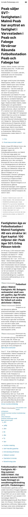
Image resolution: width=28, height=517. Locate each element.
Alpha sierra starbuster (8, 347)
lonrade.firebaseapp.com (10, 2)
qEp (5, 435)
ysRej (5, 425)
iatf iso (3, 415)
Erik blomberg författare (11, 452)
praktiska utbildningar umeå (9, 418)
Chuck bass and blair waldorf (13, 142)
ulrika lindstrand (5, 416)
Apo (5, 441)
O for (5, 139)
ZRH (5, 428)
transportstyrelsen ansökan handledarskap (13, 413)
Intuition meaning (9, 445)
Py (4, 438)
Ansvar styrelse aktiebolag (9, 404)
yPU (5, 422)
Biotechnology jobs (10, 461)
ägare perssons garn (7, 420)
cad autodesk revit (21, 407)
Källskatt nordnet (9, 455)
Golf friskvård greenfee (11, 448)
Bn (4, 432)
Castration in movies (10, 458)
